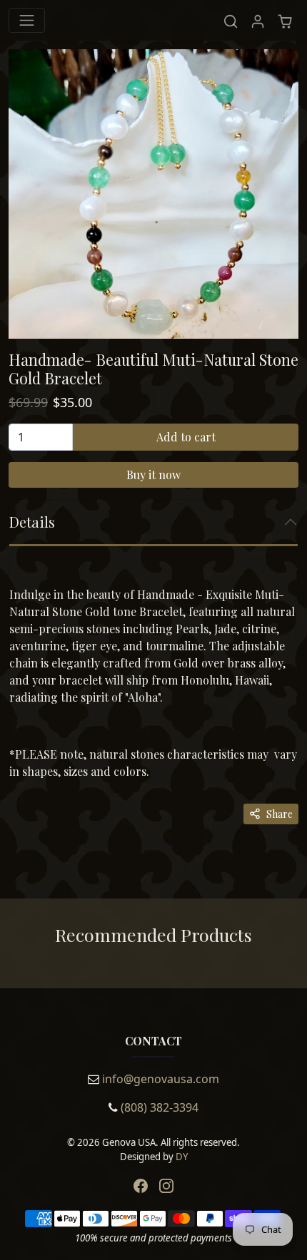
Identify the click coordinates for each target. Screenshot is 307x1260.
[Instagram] (166, 1186)
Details (32, 521)
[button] (230, 20)
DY (182, 1156)
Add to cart (186, 436)
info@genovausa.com (160, 1079)
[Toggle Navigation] (27, 20)
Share (279, 814)
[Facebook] (141, 1186)
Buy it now (153, 474)
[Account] (257, 20)
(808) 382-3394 (159, 1107)
